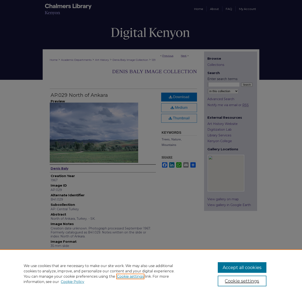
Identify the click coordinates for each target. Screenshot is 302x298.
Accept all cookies (242, 267)
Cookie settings (130, 276)
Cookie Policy (72, 282)
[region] (151, 273)
